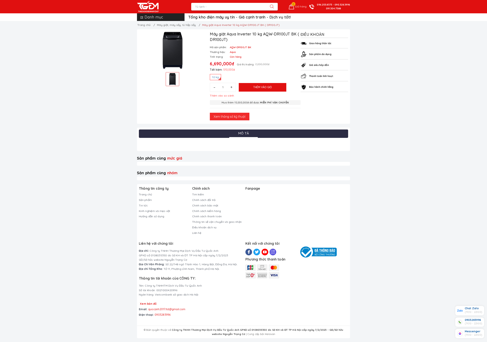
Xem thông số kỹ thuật (230, 116)
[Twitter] (256, 252)
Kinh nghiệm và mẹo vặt (154, 211)
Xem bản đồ (148, 303)
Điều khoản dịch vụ (204, 227)
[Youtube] (265, 252)
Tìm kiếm (198, 194)
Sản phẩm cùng (159, 158)
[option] (172, 50)
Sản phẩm (145, 200)
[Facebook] (248, 252)
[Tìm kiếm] (272, 6)
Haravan (270, 334)
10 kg (215, 77)
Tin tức (143, 205)
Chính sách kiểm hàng (206, 211)
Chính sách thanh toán (207, 216)
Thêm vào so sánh (222, 95)
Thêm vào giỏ (262, 87)
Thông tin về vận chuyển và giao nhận (217, 222)
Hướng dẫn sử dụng (151, 216)
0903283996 (163, 314)
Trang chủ (145, 194)
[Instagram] (273, 252)
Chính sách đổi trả (204, 200)
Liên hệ (196, 233)
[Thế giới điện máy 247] (153, 6)
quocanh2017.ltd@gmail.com (166, 309)
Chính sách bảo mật (205, 205)
